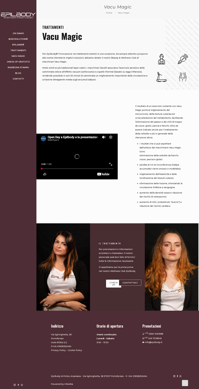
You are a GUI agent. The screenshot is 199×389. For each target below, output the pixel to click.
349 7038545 (153, 338)
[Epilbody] (18, 15)
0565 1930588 (154, 334)
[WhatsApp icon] (22, 384)
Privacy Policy (58, 350)
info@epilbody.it (153, 342)
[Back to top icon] (185, 383)
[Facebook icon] (18, 384)
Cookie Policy (75, 350)
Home (109, 13)
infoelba (68, 384)
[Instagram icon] (15, 384)
